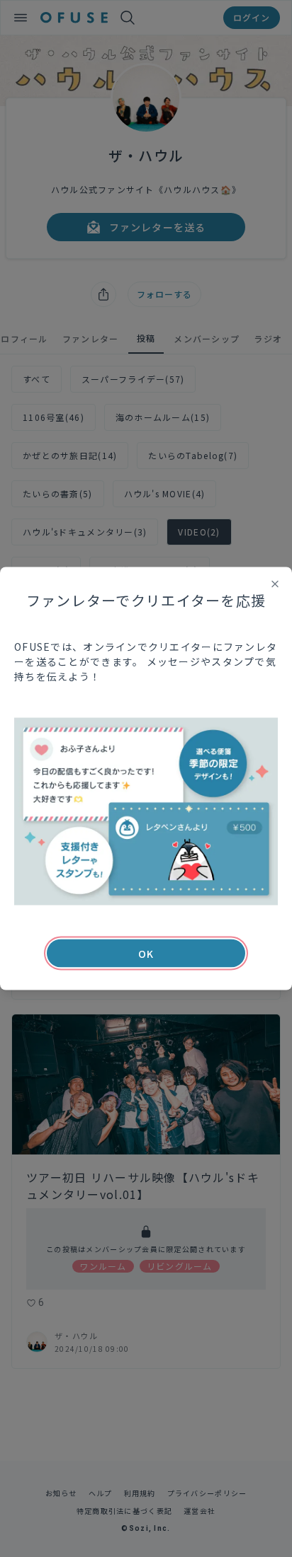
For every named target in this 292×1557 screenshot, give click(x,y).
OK (146, 954)
